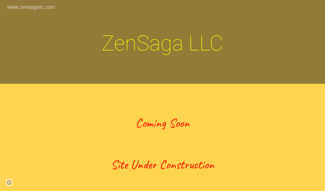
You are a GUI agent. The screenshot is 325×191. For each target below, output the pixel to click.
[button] (9, 182)
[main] (162, 43)
